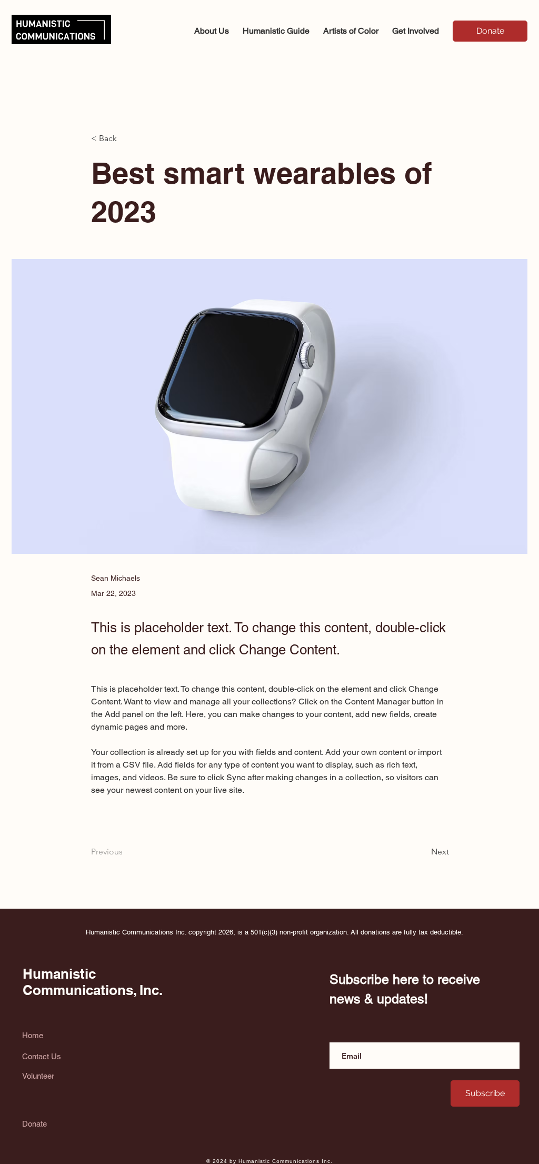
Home (32, 1035)
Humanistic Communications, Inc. (93, 982)
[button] (415, 26)
